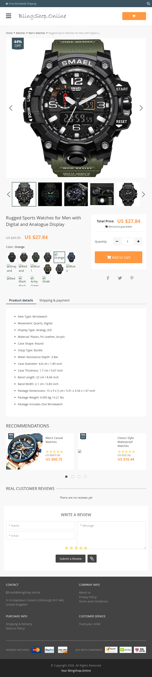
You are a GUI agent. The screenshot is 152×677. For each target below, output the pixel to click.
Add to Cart (120, 257)
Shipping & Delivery (19, 624)
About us (85, 592)
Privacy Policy (88, 597)
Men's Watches (36, 33)
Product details (21, 300)
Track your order (90, 624)
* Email (14, 536)
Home (9, 33)
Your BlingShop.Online (76, 670)
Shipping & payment (54, 300)
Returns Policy (15, 628)
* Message (87, 525)
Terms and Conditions (93, 601)
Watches (20, 33)
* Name (14, 525)
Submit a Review (71, 559)
